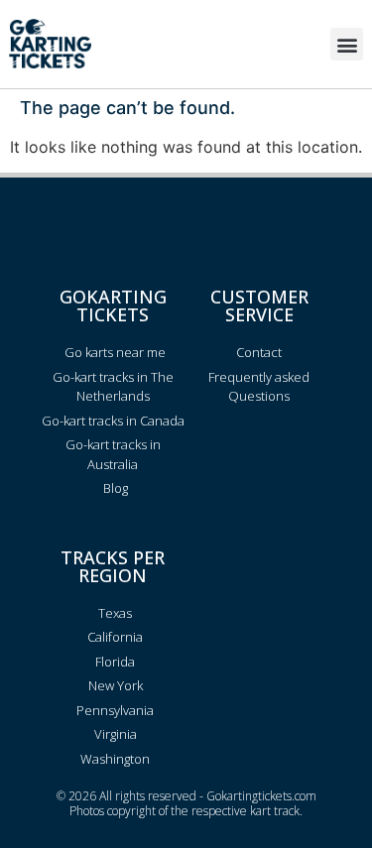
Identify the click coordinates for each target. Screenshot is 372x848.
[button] (346, 44)
